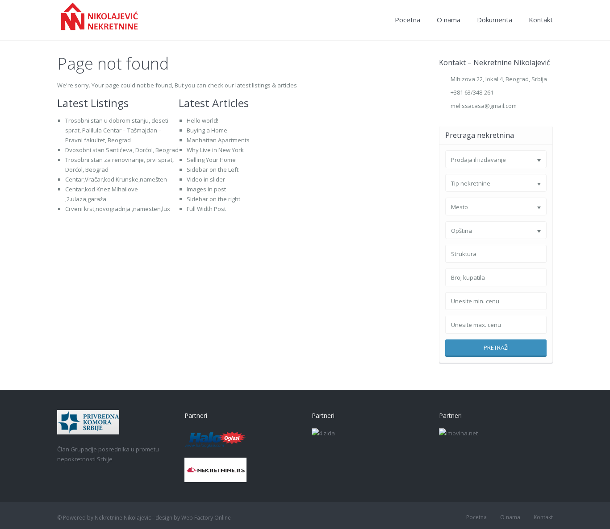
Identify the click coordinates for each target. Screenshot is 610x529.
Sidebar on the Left (212, 169)
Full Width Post (206, 209)
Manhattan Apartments (218, 140)
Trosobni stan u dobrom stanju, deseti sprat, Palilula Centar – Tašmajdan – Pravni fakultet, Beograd (116, 130)
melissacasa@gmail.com (484, 106)
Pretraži (496, 347)
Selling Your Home (211, 160)
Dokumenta (494, 19)
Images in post (206, 189)
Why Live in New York (215, 150)
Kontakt (541, 19)
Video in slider (206, 179)
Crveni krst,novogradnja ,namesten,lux (117, 209)
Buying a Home (207, 130)
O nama (448, 19)
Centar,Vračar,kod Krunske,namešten (116, 179)
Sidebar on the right (213, 199)
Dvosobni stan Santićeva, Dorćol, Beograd (122, 150)
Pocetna (407, 19)
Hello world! (202, 120)
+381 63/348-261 (472, 92)
